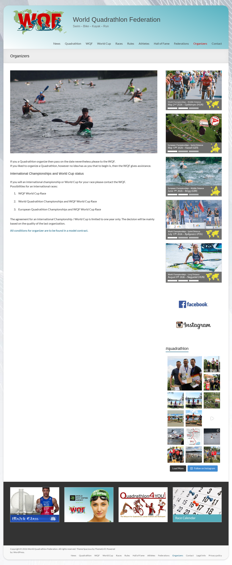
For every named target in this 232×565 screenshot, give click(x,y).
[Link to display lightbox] (184, 373)
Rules (130, 43)
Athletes (144, 43)
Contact (217, 43)
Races (119, 43)
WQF (89, 43)
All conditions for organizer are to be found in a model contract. (49, 230)
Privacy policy (215, 555)
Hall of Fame (161, 43)
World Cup (104, 43)
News (56, 43)
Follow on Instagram (204, 468)
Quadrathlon (73, 43)
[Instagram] (200, 388)
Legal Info (201, 555)
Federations (181, 43)
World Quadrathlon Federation (116, 19)
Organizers (200, 43)
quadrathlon (184, 358)
